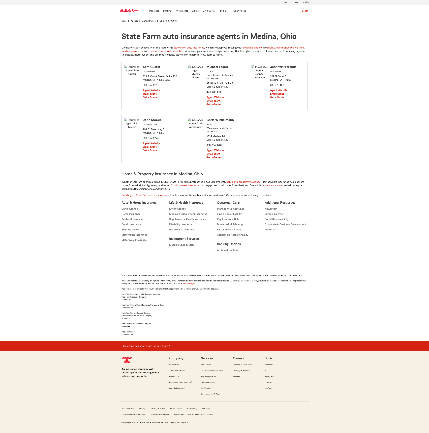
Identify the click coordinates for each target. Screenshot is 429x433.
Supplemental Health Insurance (187, 219)
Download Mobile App (230, 224)
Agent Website (151, 90)
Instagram (269, 376)
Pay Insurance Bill (208, 376)
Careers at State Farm (242, 365)
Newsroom (271, 208)
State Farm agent (189, 283)
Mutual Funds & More (182, 245)
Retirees (236, 376)
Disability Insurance (180, 224)
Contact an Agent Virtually (232, 234)
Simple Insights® (274, 214)
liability (271, 47)
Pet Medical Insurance (182, 229)
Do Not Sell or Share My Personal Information (193, 414)
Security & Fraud (157, 408)
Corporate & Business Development (285, 224)
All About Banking (227, 250)
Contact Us (174, 365)
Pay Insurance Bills (228, 219)
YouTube (268, 388)
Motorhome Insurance (134, 234)
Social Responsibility (277, 219)
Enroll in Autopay (208, 382)
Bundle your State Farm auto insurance (144, 195)
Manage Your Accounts (230, 208)
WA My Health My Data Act (133, 414)
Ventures (270, 229)
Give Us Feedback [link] (177, 388)
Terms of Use (175, 408)
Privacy (142, 408)
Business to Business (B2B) (180, 382)
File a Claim (206, 365)
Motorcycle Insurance (134, 240)
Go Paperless (206, 388)
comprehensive (285, 47)
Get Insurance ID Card (210, 394)
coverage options (252, 47)
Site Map (206, 408)
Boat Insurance (130, 229)
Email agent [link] (150, 93)
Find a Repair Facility (229, 214)
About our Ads (127, 408)
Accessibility (192, 408)
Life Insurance (177, 208)
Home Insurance (130, 214)
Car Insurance (129, 208)
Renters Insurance (132, 219)
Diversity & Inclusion (241, 371)
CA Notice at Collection (159, 414)
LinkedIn (268, 382)
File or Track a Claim (229, 229)
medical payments (132, 51)
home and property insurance (243, 182)
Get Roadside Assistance (212, 371)
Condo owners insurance (185, 185)
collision (299, 47)
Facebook (269, 365)
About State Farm (177, 371)
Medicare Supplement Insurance (188, 214)
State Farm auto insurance (188, 47)
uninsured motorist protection (166, 51)
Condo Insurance (131, 224)
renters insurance (272, 185)
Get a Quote (150, 97)
